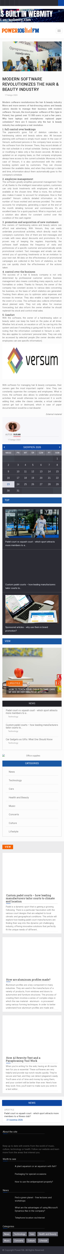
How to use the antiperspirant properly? (34, 1182)
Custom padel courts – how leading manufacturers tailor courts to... (32, 726)
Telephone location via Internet (30, 1218)
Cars (11, 788)
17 (18, 478)
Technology (13, 717)
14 (49, 471)
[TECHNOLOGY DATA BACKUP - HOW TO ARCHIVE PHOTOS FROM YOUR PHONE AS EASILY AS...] (31, 649)
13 (41, 471)
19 (32, 478)
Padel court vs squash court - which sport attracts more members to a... (31, 711)
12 (32, 471)
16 (8, 478)
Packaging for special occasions (30, 1174)
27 (41, 484)
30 (8, 490)
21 (49, 478)
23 (8, 484)
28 (49, 484)
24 (18, 484)
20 (41, 478)
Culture (13, 823)
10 (18, 471)
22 (57, 478)
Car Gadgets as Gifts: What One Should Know (29, 739)
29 (57, 484)
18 (25, 478)
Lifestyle (13, 831)
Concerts (14, 814)
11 (25, 471)
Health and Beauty (19, 797)
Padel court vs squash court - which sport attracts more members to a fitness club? (31, 1115)
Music (12, 806)
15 (57, 471)
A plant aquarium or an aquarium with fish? (35, 1166)
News (12, 771)
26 (32, 484)
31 (18, 490)
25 (25, 484)
